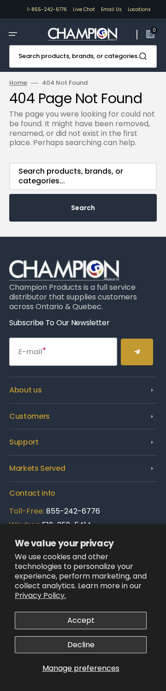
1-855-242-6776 (47, 9)
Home (18, 83)
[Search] (145, 56)
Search (83, 207)
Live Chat (84, 9)
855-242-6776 (73, 511)
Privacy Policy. (40, 595)
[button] (13, 34)
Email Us (111, 9)
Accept (81, 620)
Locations (139, 9)
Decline (81, 644)
